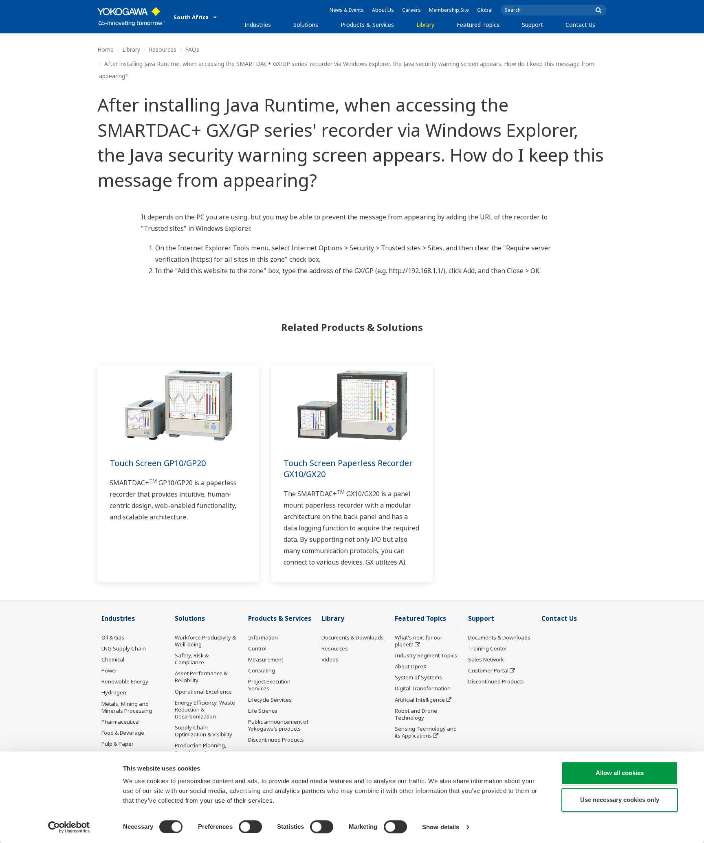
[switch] (250, 826)
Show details (440, 826)
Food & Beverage (122, 732)
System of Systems (418, 677)
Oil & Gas (112, 637)
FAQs (192, 49)
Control (257, 648)
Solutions (305, 24)
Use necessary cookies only (619, 799)
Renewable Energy (124, 681)
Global (485, 10)
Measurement (265, 659)
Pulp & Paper (117, 743)
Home (105, 49)
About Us (383, 10)
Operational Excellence (203, 691)
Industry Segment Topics (426, 655)
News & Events (347, 10)
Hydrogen (113, 692)
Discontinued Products (276, 739)
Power (109, 670)
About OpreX (411, 666)
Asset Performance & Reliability (201, 677)
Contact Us (580, 24)
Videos (330, 659)
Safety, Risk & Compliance (192, 659)
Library (425, 24)
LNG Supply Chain (123, 648)
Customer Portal (488, 670)
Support (532, 24)
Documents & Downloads (352, 637)
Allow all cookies (620, 772)
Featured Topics (478, 24)
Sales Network (486, 659)
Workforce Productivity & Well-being (205, 641)
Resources (162, 49)
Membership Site (449, 10)
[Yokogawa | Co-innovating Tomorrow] (131, 16)
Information (263, 637)
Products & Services (367, 24)
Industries (257, 24)
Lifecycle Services (270, 699)
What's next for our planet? (418, 641)
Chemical (112, 659)
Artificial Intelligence (420, 699)
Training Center (487, 648)
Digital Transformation (423, 688)
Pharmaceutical (120, 721)
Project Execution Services (269, 685)
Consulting (261, 670)
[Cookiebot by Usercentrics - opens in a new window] (69, 827)
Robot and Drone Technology (416, 714)
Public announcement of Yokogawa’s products (278, 725)
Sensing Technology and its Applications (426, 732)
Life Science (262, 710)
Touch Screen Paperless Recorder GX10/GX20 (348, 469)
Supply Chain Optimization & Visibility (203, 731)
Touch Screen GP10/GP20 (158, 463)
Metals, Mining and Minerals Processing (126, 707)
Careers (411, 10)
